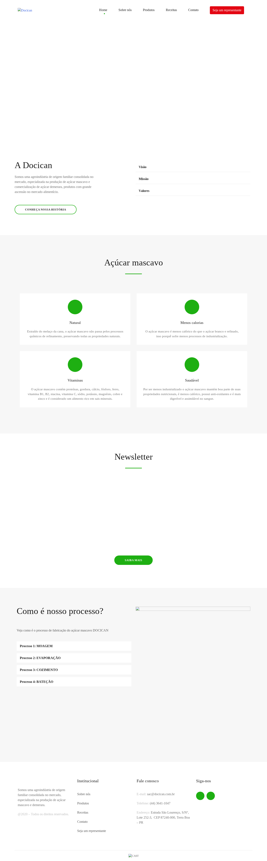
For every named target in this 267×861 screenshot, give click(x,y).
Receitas (171, 10)
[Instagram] (211, 796)
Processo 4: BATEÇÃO (36, 681)
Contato (193, 10)
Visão (142, 167)
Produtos (149, 10)
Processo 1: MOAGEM (36, 646)
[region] (133, 79)
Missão (144, 179)
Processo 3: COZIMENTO (39, 670)
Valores (144, 191)
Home (103, 10)
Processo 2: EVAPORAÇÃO (40, 658)
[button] (6, 79)
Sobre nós (125, 10)
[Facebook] (200, 796)
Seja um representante (227, 10)
